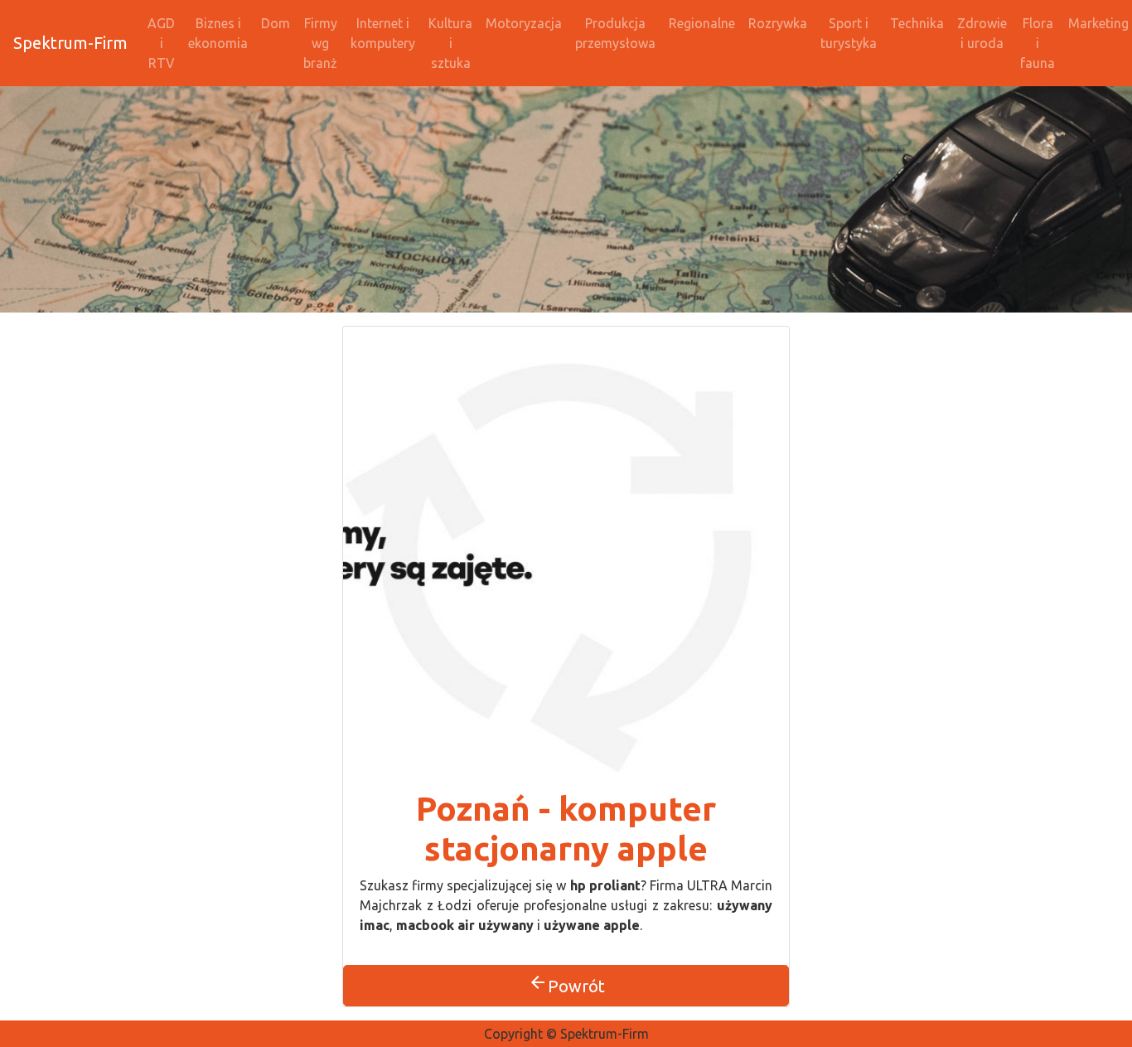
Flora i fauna (1037, 43)
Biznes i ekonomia (218, 33)
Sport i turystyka (848, 33)
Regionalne (702, 23)
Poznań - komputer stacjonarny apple (566, 828)
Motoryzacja (524, 23)
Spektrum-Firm (70, 42)
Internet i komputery (383, 33)
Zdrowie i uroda (982, 33)
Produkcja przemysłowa (615, 33)
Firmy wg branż (320, 43)
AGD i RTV (161, 43)
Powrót (566, 984)
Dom (275, 23)
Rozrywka (777, 23)
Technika (917, 23)
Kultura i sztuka (450, 43)
